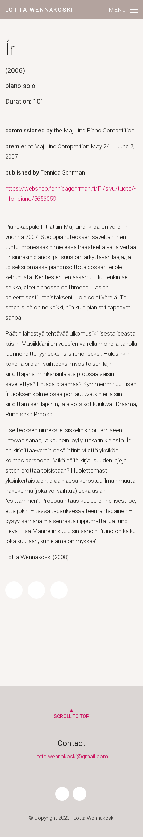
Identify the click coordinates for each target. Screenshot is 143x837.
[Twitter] (36, 590)
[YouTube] (79, 794)
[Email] (59, 590)
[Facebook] (14, 590)
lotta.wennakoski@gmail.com (71, 756)
